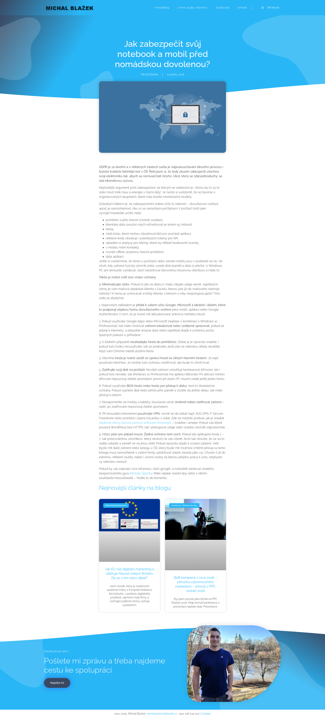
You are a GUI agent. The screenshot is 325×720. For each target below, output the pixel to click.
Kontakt (242, 7)
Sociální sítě (222, 7)
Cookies (206, 713)
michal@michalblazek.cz (162, 713)
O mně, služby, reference (192, 7)
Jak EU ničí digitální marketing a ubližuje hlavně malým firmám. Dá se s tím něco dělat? (129, 573)
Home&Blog (162, 7)
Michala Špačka (141, 473)
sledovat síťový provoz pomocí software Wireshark (135, 422)
